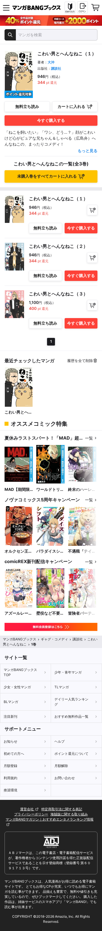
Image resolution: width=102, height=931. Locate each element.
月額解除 (61, 766)
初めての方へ (14, 753)
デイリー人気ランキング (71, 701)
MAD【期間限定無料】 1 (17, 489)
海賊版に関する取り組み (69, 814)
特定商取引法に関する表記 (61, 809)
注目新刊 (10, 716)
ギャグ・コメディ (54, 639)
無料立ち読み (27, 106)
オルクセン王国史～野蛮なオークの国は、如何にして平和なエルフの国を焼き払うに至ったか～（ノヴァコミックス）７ (18, 551)
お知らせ (10, 741)
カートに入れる (71, 106)
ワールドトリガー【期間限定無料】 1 (50, 489)
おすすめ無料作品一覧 (71, 716)
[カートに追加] (92, 210)
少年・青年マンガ (68, 672)
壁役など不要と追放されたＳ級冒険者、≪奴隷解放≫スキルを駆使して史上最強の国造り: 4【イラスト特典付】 (50, 613)
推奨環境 (10, 790)
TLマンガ (61, 687)
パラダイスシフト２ (50, 551)
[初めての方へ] (70, 8)
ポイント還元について (71, 753)
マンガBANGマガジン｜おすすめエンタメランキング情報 (50, 819)
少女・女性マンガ (17, 687)
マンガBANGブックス (19, 639)
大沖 (51, 62)
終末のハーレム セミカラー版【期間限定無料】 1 (82, 489)
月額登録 (10, 766)
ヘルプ (59, 741)
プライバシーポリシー (31, 814)
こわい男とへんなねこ (18, 412)
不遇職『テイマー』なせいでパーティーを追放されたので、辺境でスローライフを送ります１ (82, 551)
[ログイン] (82, 7)
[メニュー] (6, 7)
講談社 (56, 68)
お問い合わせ (64, 778)
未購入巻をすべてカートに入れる (47, 176)
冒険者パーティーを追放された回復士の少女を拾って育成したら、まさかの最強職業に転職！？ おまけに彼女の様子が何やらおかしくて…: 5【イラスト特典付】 (82, 613)
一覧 (89, 438)
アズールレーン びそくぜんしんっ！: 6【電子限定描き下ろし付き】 (19, 613)
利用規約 (10, 778)
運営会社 (27, 809)
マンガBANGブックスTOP (20, 672)
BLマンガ (11, 702)
